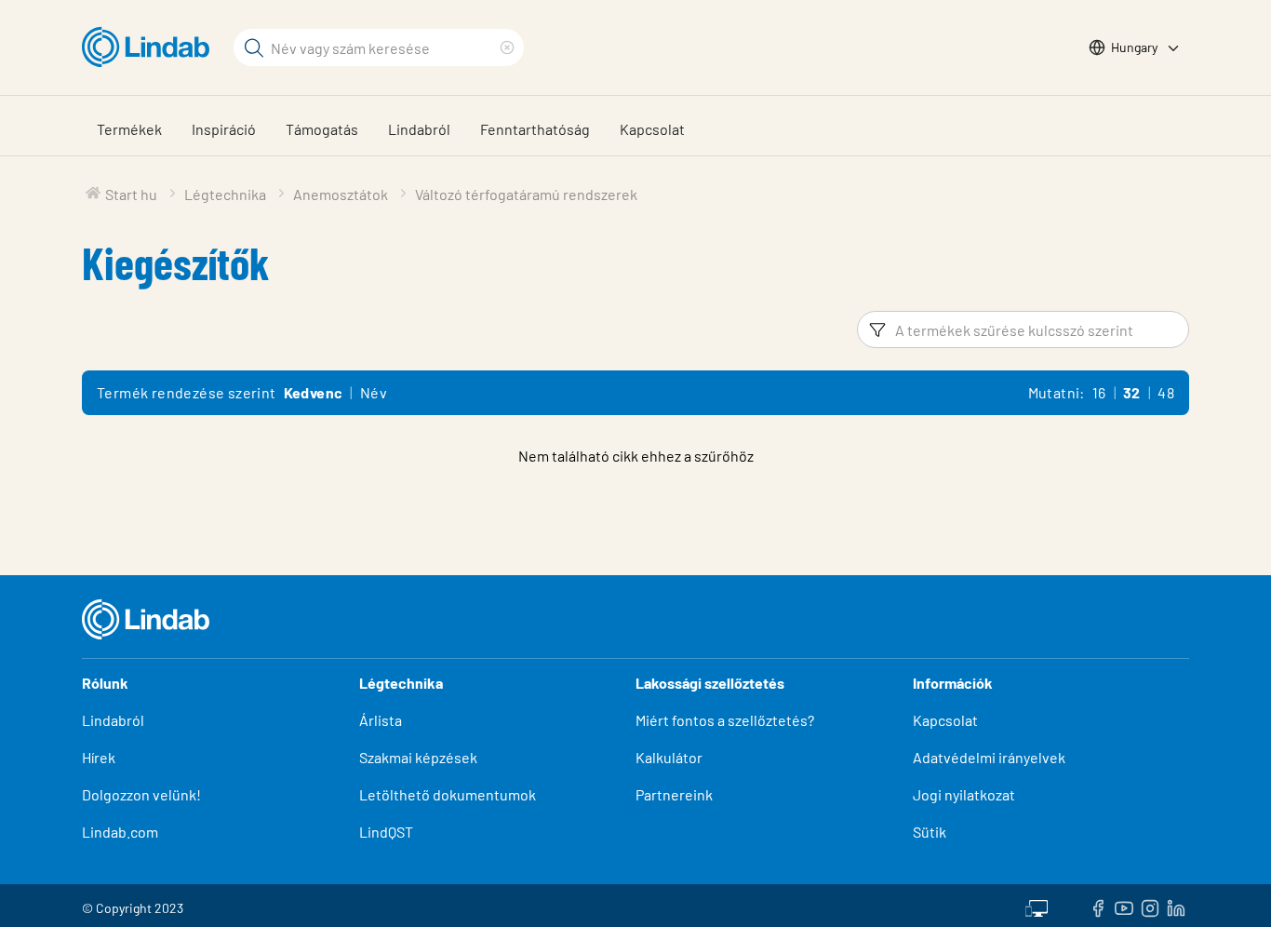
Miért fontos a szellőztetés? (725, 720)
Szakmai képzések (418, 757)
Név (373, 392)
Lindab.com (120, 831)
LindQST (386, 831)
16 (1099, 392)
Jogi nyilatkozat (964, 794)
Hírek (100, 757)
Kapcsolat (652, 129)
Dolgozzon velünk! (141, 794)
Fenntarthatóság (535, 129)
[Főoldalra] (150, 47)
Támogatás (322, 129)
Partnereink (674, 794)
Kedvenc (313, 392)
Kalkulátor (669, 757)
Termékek (129, 129)
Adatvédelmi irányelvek (989, 757)
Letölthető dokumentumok (447, 794)
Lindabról (419, 129)
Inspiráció (224, 129)
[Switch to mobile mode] (1036, 906)
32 (1132, 392)
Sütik (929, 831)
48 (1165, 392)
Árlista (380, 720)
